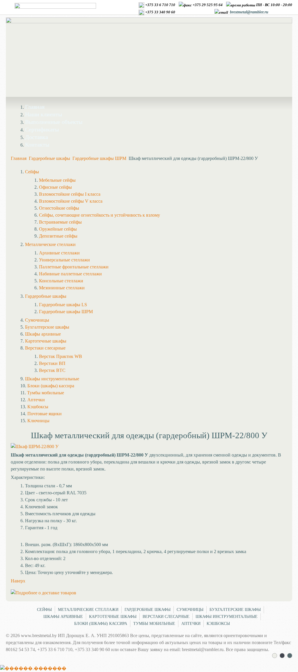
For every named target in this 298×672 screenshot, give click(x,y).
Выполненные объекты (53, 122)
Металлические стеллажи (88, 609)
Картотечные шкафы (112, 616)
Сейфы (44, 609)
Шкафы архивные (63, 616)
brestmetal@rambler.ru (249, 12)
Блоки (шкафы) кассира (100, 623)
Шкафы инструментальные (227, 616)
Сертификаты (42, 129)
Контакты (37, 144)
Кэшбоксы (218, 623)
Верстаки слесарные (166, 616)
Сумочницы (190, 609)
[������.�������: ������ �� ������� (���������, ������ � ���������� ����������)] (33, 668)
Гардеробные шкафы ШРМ (99, 158)
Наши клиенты (43, 114)
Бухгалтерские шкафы (235, 609)
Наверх (18, 580)
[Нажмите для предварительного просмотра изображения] (34, 446)
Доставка (36, 137)
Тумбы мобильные (154, 623)
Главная (35, 107)
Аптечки (191, 623)
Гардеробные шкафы (49, 158)
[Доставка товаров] (43, 592)
